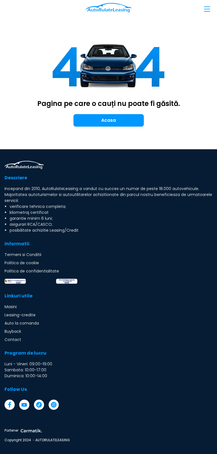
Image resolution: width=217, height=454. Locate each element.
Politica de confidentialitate (32, 271)
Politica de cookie (22, 263)
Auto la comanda (22, 323)
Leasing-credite (20, 315)
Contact (13, 339)
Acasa (108, 120)
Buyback (13, 331)
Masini (11, 307)
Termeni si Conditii (23, 254)
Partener (11, 430)
